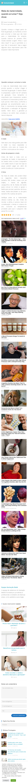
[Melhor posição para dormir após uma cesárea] (4, 760)
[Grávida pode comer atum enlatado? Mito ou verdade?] (4, 744)
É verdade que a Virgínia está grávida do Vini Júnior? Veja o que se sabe (17, 734)
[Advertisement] (14, 66)
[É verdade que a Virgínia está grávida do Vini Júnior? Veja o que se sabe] (4, 735)
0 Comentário (15, 738)
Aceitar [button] (13, 780)
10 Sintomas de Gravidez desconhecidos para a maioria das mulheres (17, 751)
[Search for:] (26, 2)
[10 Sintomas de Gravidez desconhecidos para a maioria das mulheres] (4, 752)
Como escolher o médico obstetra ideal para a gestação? (14, 673)
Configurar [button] (6, 780)
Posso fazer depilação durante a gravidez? (14, 624)
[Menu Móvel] (24, 2)
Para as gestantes (8, 24)
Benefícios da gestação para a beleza (14, 649)
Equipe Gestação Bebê (9, 22)
